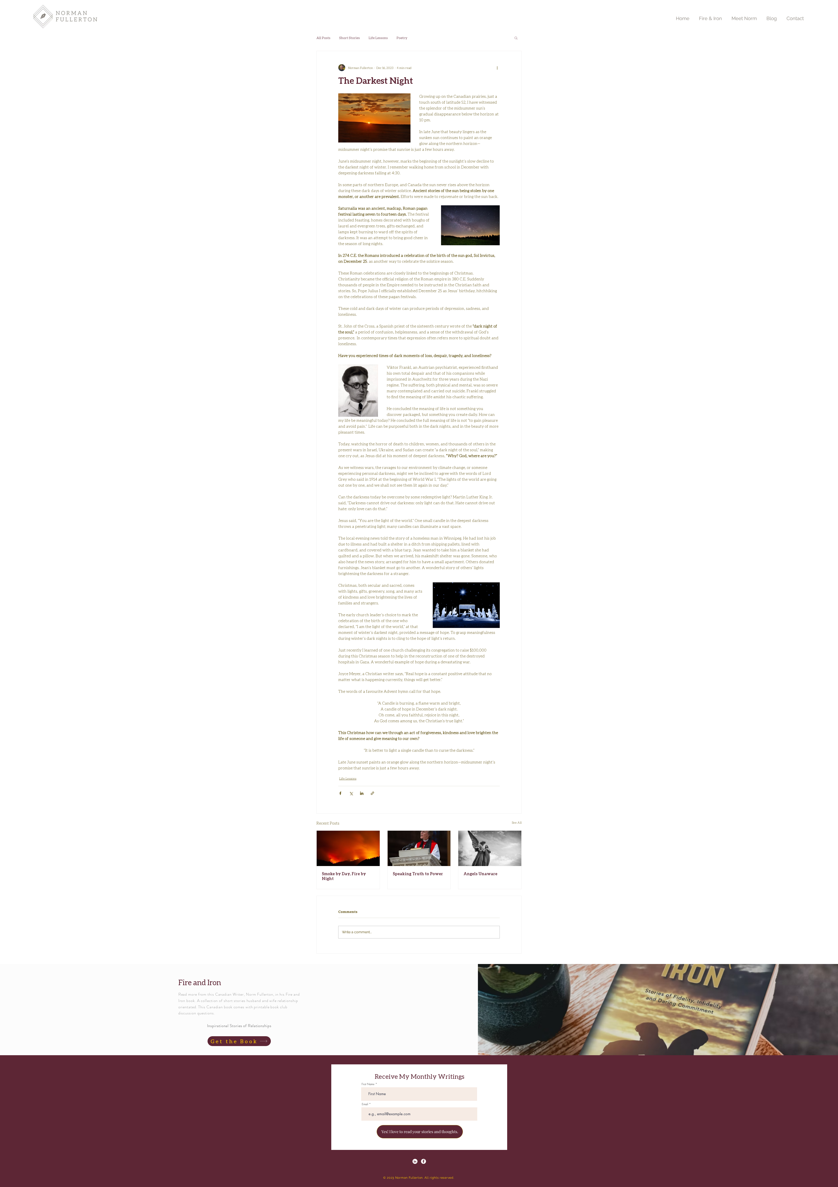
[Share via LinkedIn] (362, 793)
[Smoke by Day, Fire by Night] (348, 848)
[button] (516, 37)
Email (365, 1104)
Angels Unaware (480, 873)
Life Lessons (378, 38)
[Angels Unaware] (489, 848)
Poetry (402, 38)
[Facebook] (423, 1161)
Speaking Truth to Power (418, 873)
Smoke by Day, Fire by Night (344, 876)
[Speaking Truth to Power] (419, 848)
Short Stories (349, 38)
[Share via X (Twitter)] (351, 793)
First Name (368, 1084)
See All (517, 822)
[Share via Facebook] (340, 793)
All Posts (323, 38)
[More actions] (497, 67)
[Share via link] (372, 793)
